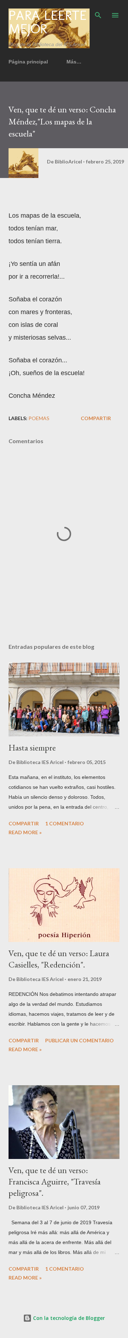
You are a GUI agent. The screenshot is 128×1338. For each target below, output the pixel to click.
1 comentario (64, 823)
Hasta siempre (32, 747)
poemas (38, 418)
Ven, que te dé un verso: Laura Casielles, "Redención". (59, 959)
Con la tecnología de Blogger (68, 1318)
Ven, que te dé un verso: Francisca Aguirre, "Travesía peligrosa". (55, 1181)
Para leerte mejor (48, 22)
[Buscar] (98, 13)
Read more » (25, 832)
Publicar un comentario (79, 1040)
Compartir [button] (96, 418)
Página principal (28, 62)
